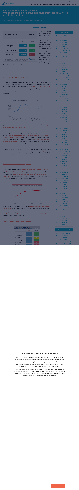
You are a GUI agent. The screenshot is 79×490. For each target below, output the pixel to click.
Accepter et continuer (57, 486)
